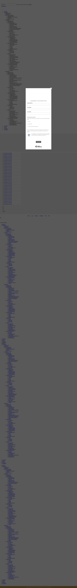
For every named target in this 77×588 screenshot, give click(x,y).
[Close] (51, 88)
